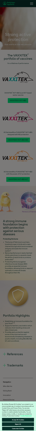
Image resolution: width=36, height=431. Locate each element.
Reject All (18, 424)
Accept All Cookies (18, 420)
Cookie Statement (26, 416)
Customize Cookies (18, 428)
